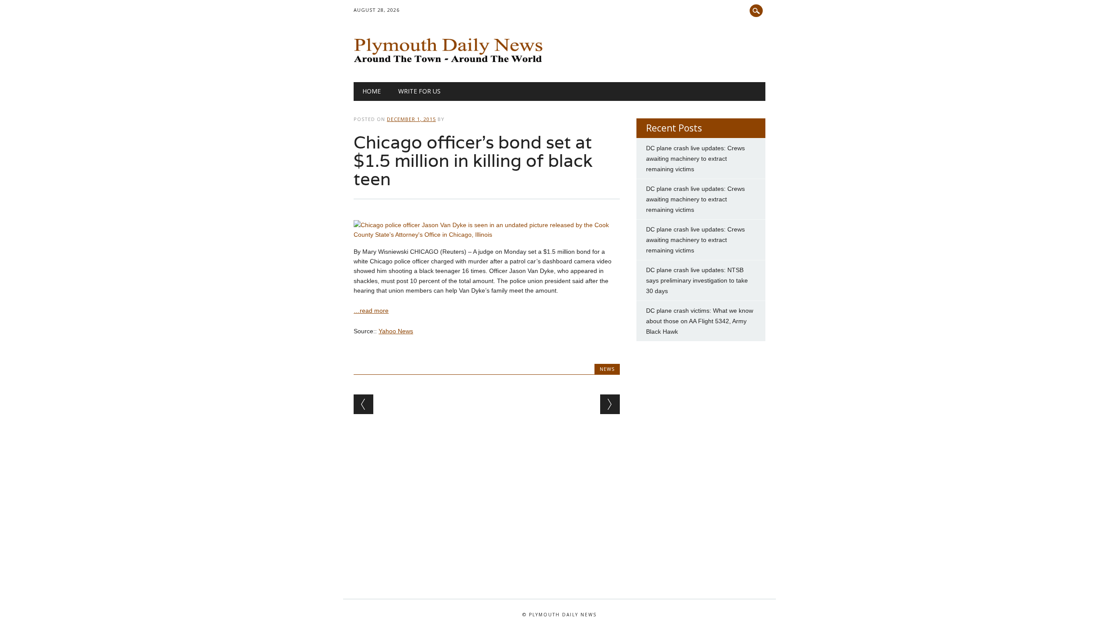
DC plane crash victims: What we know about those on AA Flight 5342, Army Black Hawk (699, 321)
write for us (419, 91)
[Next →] (610, 404)
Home (371, 91)
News (607, 369)
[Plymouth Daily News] (450, 64)
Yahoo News (396, 331)
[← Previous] (363, 404)
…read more (371, 310)
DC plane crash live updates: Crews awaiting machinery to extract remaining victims (695, 159)
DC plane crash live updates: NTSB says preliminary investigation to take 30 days (697, 280)
